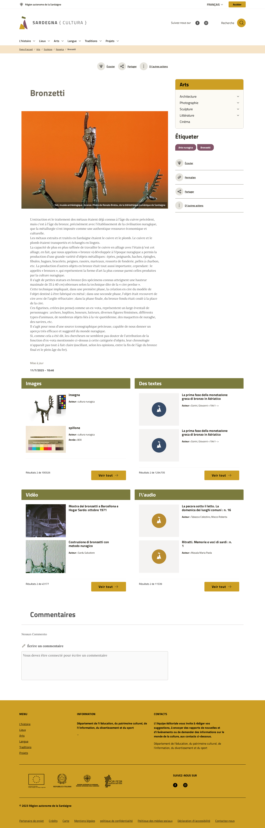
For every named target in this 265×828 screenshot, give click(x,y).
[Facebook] (197, 23)
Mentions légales (84, 821)
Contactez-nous (225, 821)
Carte (66, 821)
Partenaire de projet (31, 821)
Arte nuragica (185, 147)
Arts (38, 49)
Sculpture (48, 49)
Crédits (53, 821)
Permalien (190, 177)
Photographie (189, 102)
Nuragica (60, 49)
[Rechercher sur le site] (241, 23)
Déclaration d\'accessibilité (194, 821)
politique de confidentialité (116, 821)
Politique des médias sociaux (155, 821)
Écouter (111, 66)
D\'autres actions (158, 66)
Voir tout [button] (106, 475)
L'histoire (24, 724)
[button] (34, 41)
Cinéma (185, 121)
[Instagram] (206, 23)
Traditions (25, 747)
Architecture (188, 96)
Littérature (187, 115)
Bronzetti (71, 49)
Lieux (22, 730)
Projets (23, 753)
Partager (132, 66)
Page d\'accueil (26, 49)
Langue (23, 741)
